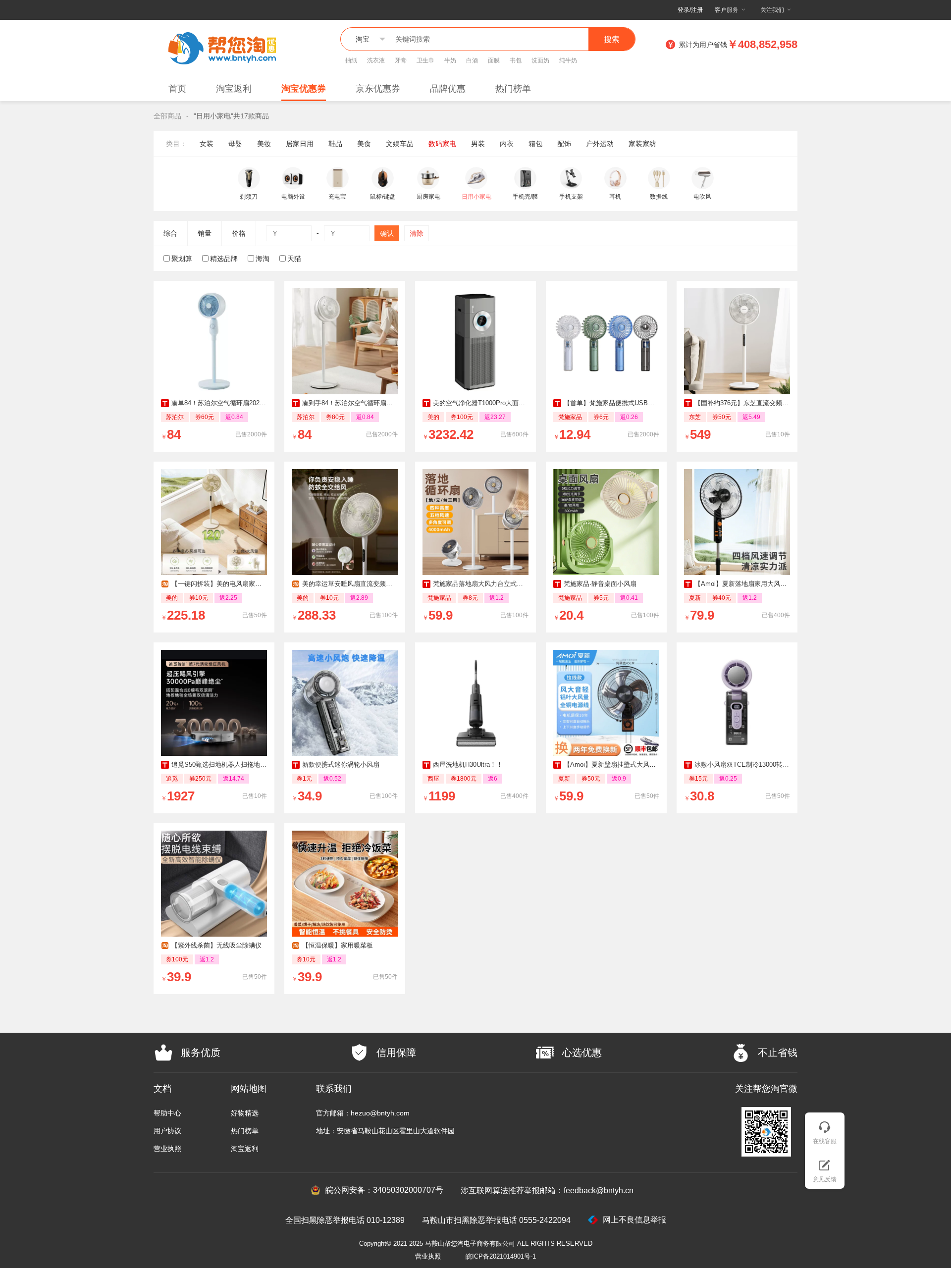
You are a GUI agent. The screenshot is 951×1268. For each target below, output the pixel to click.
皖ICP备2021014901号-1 (501, 1256)
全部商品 (167, 116)
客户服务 (727, 9)
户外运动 (600, 144)
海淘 (262, 259)
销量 (204, 233)
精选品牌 (224, 259)
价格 (239, 233)
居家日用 (300, 144)
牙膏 (401, 60)
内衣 (507, 144)
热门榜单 (513, 89)
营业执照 (167, 1149)
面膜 (494, 60)
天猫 (294, 259)
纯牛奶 (568, 60)
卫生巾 (425, 60)
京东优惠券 (378, 89)
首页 (177, 89)
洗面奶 (540, 60)
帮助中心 (167, 1113)
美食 (364, 144)
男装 (478, 144)
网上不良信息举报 (634, 1219)
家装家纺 (642, 144)
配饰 (564, 144)
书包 (516, 60)
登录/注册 (690, 9)
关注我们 (772, 9)
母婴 (235, 144)
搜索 (612, 39)
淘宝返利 (234, 89)
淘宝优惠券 (303, 89)
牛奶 (450, 60)
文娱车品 (400, 144)
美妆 (264, 144)
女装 (206, 144)
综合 (170, 233)
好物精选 (245, 1113)
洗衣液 (376, 60)
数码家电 (442, 144)
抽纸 (351, 60)
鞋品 (335, 144)
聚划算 (181, 259)
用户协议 (167, 1131)
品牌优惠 (448, 89)
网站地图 (248, 1089)
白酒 (472, 60)
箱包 (535, 144)
